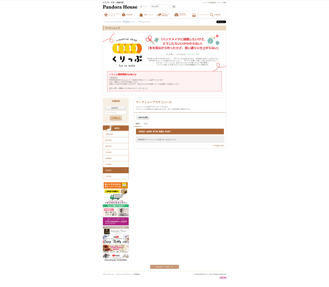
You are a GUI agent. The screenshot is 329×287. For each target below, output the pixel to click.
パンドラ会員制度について (212, 2)
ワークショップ (202, 14)
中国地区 (109, 164)
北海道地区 (109, 134)
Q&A (224, 2)
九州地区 (109, 176)
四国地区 (109, 170)
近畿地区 (109, 158)
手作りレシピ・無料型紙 (167, 14)
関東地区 (109, 146)
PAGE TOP (219, 146)
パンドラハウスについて (114, 14)
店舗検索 (217, 14)
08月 (138, 123)
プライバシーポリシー (123, 274)
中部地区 (109, 152)
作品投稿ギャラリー (183, 14)
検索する (116, 118)
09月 (146, 123)
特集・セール (148, 14)
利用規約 (137, 274)
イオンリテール (108, 274)
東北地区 (109, 140)
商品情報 (129, 14)
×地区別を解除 (143, 117)
